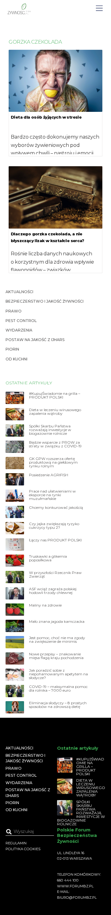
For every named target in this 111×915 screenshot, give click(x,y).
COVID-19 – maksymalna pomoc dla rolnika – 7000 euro (58, 688)
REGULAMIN (16, 843)
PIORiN (12, 349)
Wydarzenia (19, 330)
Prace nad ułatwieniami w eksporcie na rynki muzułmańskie (52, 495)
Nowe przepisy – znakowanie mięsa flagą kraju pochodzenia (56, 656)
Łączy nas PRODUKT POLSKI (55, 540)
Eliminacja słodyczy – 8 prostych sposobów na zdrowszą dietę (58, 705)
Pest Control (21, 320)
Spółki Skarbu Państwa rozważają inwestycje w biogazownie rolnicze (50, 429)
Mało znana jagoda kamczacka (56, 621)
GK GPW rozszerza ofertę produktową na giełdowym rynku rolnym (53, 462)
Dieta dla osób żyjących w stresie (46, 117)
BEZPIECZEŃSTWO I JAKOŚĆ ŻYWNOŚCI (45, 301)
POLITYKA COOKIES (23, 849)
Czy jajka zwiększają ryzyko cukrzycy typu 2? (54, 525)
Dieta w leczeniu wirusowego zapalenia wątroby (55, 411)
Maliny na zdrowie (45, 605)
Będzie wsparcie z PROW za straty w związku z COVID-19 (55, 444)
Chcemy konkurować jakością (56, 507)
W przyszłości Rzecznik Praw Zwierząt (55, 574)
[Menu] (99, 8)
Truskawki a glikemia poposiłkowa (48, 558)
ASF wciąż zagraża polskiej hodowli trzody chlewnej (52, 591)
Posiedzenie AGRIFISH (48, 475)
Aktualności (19, 291)
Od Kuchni (16, 359)
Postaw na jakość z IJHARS (35, 339)
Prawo (14, 311)
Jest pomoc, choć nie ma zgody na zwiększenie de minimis (57, 639)
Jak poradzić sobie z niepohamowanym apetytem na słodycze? (58, 674)
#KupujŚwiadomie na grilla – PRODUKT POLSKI (54, 395)
